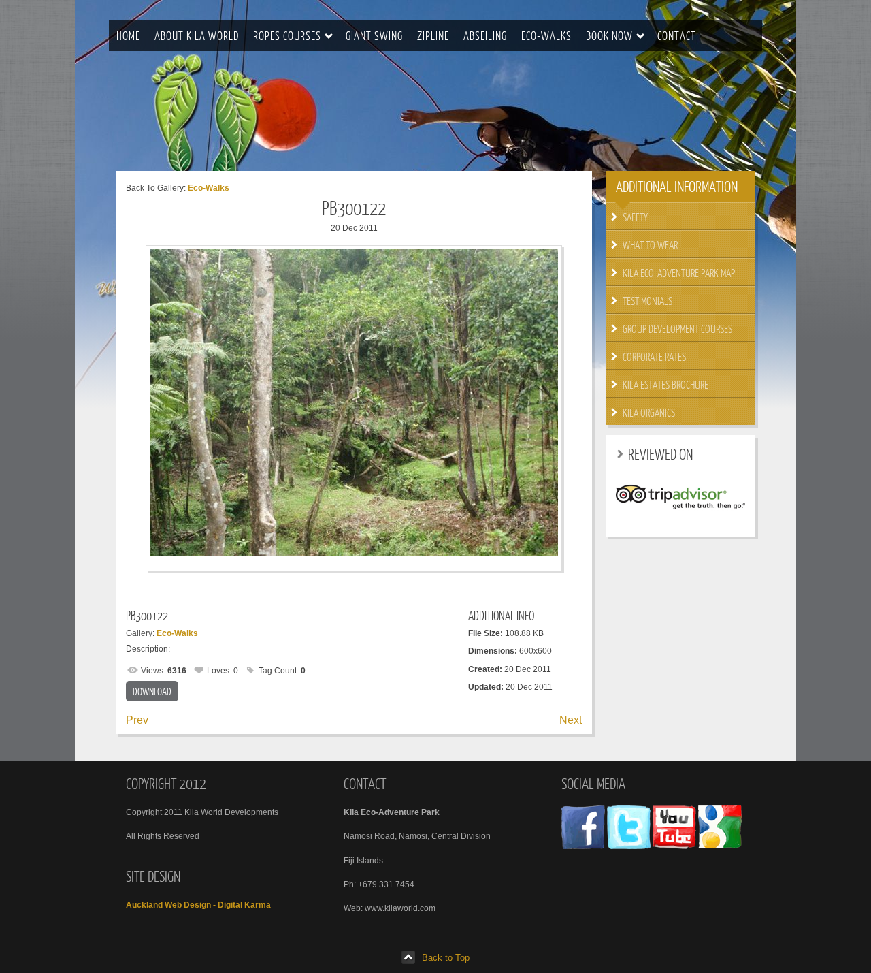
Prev (137, 720)
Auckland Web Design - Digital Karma (198, 905)
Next (570, 720)
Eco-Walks (208, 188)
